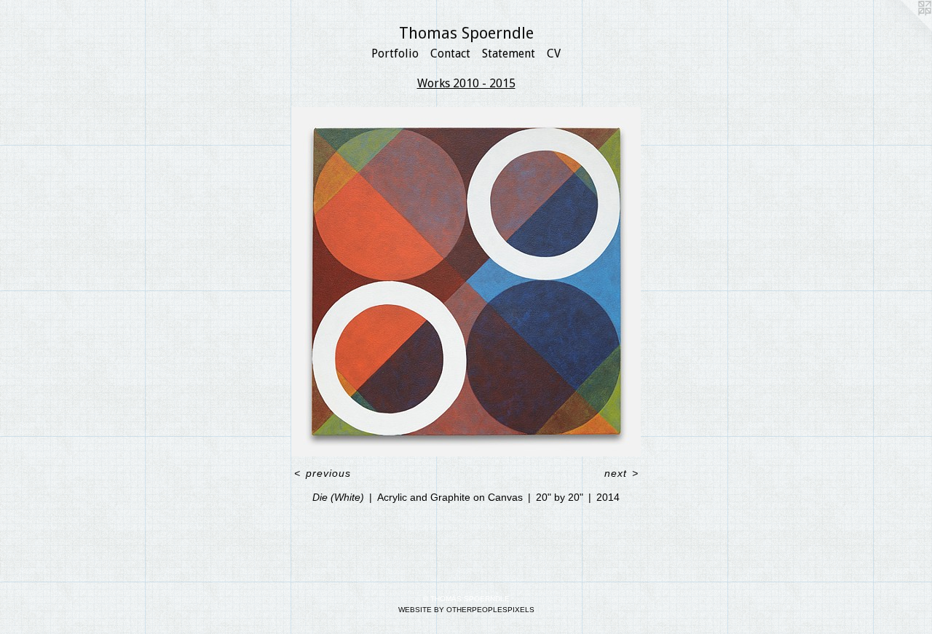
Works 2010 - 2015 (466, 83)
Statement (508, 53)
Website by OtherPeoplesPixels (466, 610)
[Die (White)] (466, 281)
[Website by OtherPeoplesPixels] (903, 29)
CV (554, 53)
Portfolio (395, 53)
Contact (450, 53)
